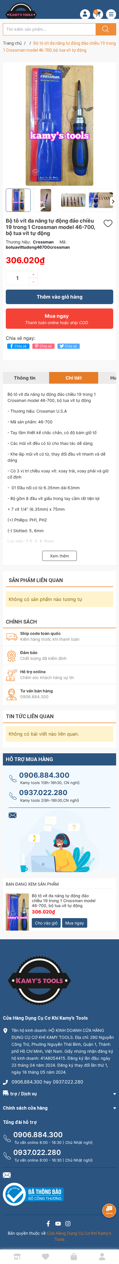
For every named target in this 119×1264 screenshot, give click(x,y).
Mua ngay (56, 319)
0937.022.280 (43, 792)
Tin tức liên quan (30, 716)
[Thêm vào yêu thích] (109, 223)
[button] (113, 201)
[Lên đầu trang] (109, 1239)
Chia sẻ (20, 346)
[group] (59, 125)
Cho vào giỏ (46, 922)
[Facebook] (48, 1224)
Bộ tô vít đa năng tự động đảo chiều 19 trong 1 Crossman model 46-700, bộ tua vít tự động (63, 900)
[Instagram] (68, 1224)
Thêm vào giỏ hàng (60, 297)
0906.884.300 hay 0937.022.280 (47, 1082)
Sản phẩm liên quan (36, 580)
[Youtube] (58, 1224)
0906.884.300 (44, 775)
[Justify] (105, 29)
